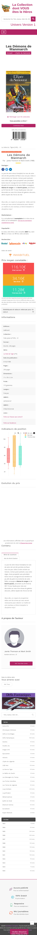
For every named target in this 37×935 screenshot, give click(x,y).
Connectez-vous (18, 125)
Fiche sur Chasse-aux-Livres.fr (12, 417)
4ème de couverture (10, 555)
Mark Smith (25, 160)
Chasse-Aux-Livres (26, 543)
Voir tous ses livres (21, 663)
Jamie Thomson (12, 160)
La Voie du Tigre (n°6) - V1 (11, 147)
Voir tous (7, 684)
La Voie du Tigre (8, 354)
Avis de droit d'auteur (11, 558)
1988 (32, 160)
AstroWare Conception (12, 926)
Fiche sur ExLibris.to (9, 423)
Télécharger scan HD (19, 117)
